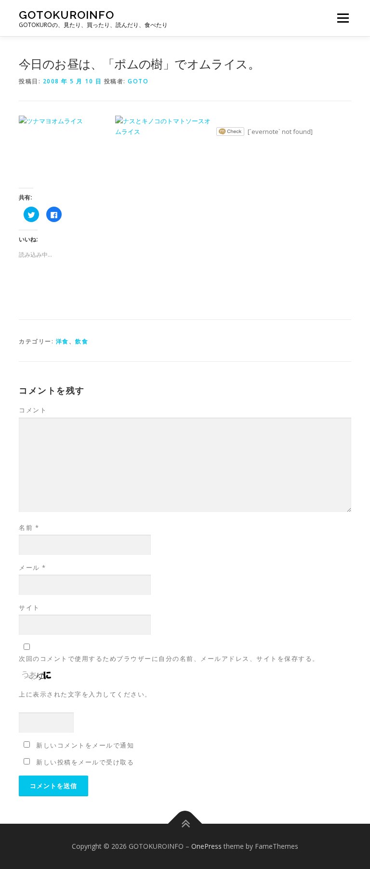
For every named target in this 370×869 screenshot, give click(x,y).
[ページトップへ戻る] (185, 823)
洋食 (62, 341)
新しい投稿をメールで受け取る (85, 762)
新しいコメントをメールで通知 (85, 745)
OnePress (206, 846)
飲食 (81, 341)
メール (32, 567)
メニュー (342, 17)
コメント (33, 410)
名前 (29, 527)
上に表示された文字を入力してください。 (85, 694)
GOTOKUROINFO (66, 14)
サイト (29, 607)
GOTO (138, 81)
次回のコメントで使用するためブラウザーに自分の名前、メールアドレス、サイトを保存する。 (169, 658)
